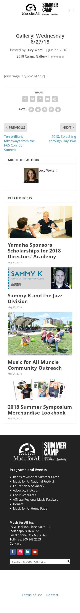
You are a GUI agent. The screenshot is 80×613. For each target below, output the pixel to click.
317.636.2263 (37, 535)
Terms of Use (32, 595)
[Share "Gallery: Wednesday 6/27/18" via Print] (55, 99)
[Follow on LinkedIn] (28, 552)
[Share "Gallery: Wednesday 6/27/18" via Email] (47, 99)
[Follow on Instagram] (20, 552)
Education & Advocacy (28, 486)
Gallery (41, 56)
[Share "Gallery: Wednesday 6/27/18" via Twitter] (32, 99)
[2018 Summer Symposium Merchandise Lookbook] (40, 389)
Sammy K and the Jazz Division (35, 298)
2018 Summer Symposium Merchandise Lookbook (40, 409)
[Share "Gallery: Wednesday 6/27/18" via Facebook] (25, 99)
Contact (15, 543)
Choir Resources (24, 495)
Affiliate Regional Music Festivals (35, 500)
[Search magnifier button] (68, 561)
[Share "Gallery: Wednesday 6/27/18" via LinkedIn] (40, 99)
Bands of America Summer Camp (36, 477)
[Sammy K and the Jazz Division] (40, 278)
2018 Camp (25, 56)
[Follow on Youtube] (35, 552)
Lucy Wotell (35, 50)
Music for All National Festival (33, 481)
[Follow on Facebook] (13, 552)
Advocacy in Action (26, 490)
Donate (18, 504)
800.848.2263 (32, 539)
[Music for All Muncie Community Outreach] (40, 333)
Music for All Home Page (30, 508)
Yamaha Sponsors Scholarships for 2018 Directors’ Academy (34, 250)
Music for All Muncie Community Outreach (35, 365)
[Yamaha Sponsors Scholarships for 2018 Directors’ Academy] (40, 222)
